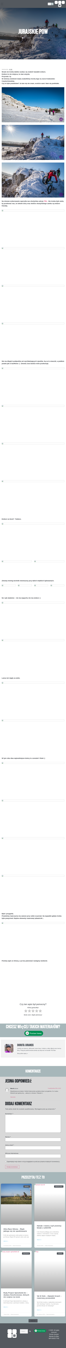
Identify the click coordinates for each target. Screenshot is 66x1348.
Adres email (9, 1145)
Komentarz (9, 1113)
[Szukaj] (52, 4)
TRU (45, 201)
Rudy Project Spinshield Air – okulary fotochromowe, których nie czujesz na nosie (16, 1295)
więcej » (5, 1241)
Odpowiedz (12, 1097)
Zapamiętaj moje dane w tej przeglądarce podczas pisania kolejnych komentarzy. (33, 1161)
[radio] (25, 1011)
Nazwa (8, 1137)
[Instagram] (63, 2)
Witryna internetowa (11, 1153)
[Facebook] (56, 2)
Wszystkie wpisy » (22, 1053)
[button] (2, 4)
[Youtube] (59, 2)
